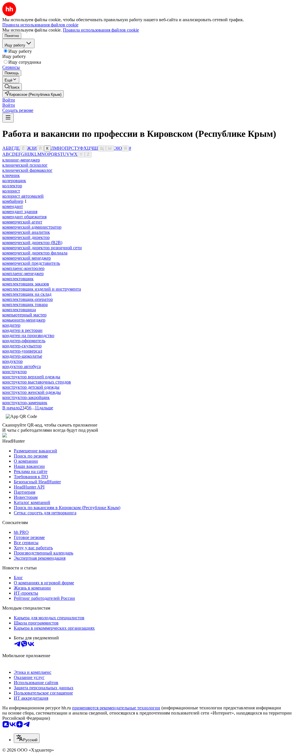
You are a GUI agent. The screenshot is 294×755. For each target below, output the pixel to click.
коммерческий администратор (31, 227)
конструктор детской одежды (30, 387)
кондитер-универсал (22, 351)
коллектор (12, 185)
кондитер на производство (28, 335)
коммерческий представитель (31, 263)
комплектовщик (18, 278)
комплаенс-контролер (23, 268)
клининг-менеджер (21, 159)
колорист (11, 190)
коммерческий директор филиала (34, 252)
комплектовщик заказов (25, 283)
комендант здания (19, 211)
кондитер (11, 325)
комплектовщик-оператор (27, 299)
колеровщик (14, 180)
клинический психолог (25, 165)
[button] (8, 100)
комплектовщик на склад (26, 294)
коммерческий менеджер (26, 258)
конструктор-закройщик (26, 397)
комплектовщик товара (25, 304)
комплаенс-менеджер (23, 273)
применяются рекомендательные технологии (116, 707)
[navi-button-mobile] (8, 117)
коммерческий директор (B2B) (32, 242)
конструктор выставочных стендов (36, 382)
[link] (12, 86)
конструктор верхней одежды (31, 376)
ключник (11, 175)
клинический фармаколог (27, 170)
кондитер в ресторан (22, 330)
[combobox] (27, 738)
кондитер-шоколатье (22, 356)
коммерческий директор (26, 237)
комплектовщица (19, 309)
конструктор (14, 371)
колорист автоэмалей (23, 196)
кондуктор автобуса (21, 366)
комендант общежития (24, 216)
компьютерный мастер (24, 314)
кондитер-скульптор (22, 345)
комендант (12, 206)
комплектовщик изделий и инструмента (41, 289)
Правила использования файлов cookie (101, 30)
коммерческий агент (22, 221)
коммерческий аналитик (26, 232)
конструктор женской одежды (31, 392)
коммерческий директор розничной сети (42, 247)
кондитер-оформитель (23, 340)
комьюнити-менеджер (23, 320)
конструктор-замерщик (24, 402)
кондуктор (12, 361)
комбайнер (12, 201)
